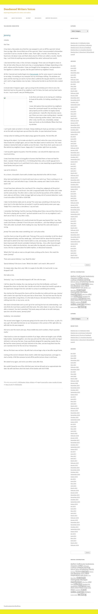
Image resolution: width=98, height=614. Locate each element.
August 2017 (74, 162)
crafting (73, 280)
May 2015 (73, 223)
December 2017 (75, 152)
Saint (88, 298)
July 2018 (73, 136)
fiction (78, 284)
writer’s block (74, 307)
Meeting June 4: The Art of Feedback (81, 47)
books (83, 276)
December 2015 (75, 207)
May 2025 (73, 70)
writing (82, 306)
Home (5, 18)
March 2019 (74, 118)
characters (74, 278)
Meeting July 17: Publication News (80, 43)
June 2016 (73, 193)
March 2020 (74, 91)
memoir (81, 289)
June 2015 (73, 221)
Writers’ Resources (51, 18)
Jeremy (7, 35)
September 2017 (75, 159)
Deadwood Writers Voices (19, 9)
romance (82, 298)
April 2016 (73, 198)
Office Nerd (85, 294)
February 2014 (75, 257)
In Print (28, 18)
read (72, 296)
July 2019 (73, 109)
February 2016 (75, 203)
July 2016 (73, 191)
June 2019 (73, 111)
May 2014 (73, 251)
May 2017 (73, 168)
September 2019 (75, 104)
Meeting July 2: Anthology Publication (81, 45)
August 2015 (74, 216)
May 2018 (73, 141)
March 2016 (74, 200)
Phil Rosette (18, 384)
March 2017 (74, 173)
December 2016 (75, 180)
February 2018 (75, 148)
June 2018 (73, 139)
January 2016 (74, 205)
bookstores (90, 276)
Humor (83, 286)
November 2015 (75, 209)
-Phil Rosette (21, 382)
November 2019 (75, 100)
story (73, 302)
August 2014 (74, 244)
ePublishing (84, 282)
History (91, 284)
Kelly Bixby (84, 288)
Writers (32, 382)
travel (84, 301)
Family (91, 281)
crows (50, 382)
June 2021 (73, 75)
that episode (34, 74)
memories (75, 292)
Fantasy (73, 284)
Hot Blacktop (75, 286)
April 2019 (73, 116)
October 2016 (74, 184)
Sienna (81, 300)
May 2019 (73, 114)
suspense (78, 302)
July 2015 (73, 219)
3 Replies (6, 40)
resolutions (74, 298)
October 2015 (74, 212)
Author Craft (75, 276)
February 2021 (75, 79)
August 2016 (74, 189)
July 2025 (73, 66)
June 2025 (73, 68)
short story (75, 300)
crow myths (44, 382)
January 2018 (74, 150)
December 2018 (75, 125)
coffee (80, 278)
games (85, 283)
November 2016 (75, 182)
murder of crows (57, 382)
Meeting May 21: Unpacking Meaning (81, 50)
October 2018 (74, 130)
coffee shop (86, 278)
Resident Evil (86, 296)
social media (87, 300)
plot (89, 294)
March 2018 (74, 146)
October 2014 (74, 239)
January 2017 (74, 177)
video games (78, 304)
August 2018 (74, 134)
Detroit (73, 282)
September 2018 (75, 132)
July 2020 (73, 84)
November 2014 (75, 237)
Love (89, 287)
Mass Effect (73, 290)
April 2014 (73, 253)
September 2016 (75, 187)
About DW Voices (16, 18)
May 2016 (73, 196)
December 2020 (75, 82)
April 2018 (73, 143)
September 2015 (75, 214)
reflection (78, 296)
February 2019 (75, 120)
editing (77, 282)
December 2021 (75, 73)
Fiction (27, 382)
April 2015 (73, 225)
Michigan (83, 292)
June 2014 (73, 248)
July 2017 (73, 164)
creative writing (83, 279)
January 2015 (74, 232)
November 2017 (75, 155)
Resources (38, 18)
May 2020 (73, 86)
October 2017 (74, 157)
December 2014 (75, 235)
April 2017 (73, 171)
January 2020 (74, 95)
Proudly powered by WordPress (12, 606)
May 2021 (73, 77)
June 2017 (73, 166)
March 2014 (74, 255)
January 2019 (74, 123)
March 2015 (74, 228)
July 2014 (73, 246)
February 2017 (75, 175)
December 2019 (75, 98)
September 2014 (75, 241)
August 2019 (74, 107)
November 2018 (75, 127)
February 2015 (75, 230)
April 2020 (73, 88)
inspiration (75, 287)
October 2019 (74, 102)
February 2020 (75, 93)
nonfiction (76, 294)
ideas (87, 286)
